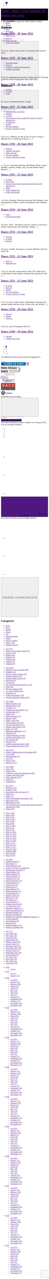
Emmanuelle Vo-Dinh (15, 870)
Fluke (10, 796)
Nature (10, 771)
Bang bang (10, 182)
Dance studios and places (17, 746)
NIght (8, 188)
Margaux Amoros (14, 908)
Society (11, 653)
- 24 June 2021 (17, 209)
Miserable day (11, 263)
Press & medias (11, 433)
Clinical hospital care (15, 735)
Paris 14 (9, 65)
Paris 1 (10, 813)
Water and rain (11, 41)
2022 (8, 1037)
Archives (9, 435)
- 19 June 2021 (17, 331)
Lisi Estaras (11, 900)
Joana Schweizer (14, 881)
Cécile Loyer (12, 885)
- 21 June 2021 (17, 280)
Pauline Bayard (13, 862)
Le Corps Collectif (14, 691)
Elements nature (12, 63)
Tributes (10, 659)
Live (9, 759)
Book (8, 23)
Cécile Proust (12, 919)
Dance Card (10, 36)
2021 (8, 1067)
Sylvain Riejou (13, 883)
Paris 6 (10, 824)
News (8, 628)
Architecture (10, 122)
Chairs (10, 794)
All (9, 649)
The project (10, 429)
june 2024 (11, 934)
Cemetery (11, 708)
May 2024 (11, 936)
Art (7, 634)
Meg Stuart (11, 864)
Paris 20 (11, 849)
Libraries (11, 733)
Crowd (10, 683)
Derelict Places (13, 706)
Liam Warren (12, 921)
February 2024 (13, 942)
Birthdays (11, 788)
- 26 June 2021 (17, 143)
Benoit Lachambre (14, 927)
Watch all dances (8, 110)
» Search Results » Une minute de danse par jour (19, 597)
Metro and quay (13, 716)
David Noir (11, 887)
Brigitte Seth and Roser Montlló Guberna (22, 917)
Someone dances (14, 676)
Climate (10, 664)
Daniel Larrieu (12, 896)
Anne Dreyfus (12, 902)
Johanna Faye (13, 879)
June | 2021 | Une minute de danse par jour (23, 13)
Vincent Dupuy (13, 876)
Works (10, 761)
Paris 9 (10, 830)
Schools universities (13, 217)
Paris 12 (11, 836)
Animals (11, 782)
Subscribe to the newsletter (11, 420)
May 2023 (11, 961)
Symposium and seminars (17, 710)
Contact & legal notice (14, 437)
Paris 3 (10, 817)
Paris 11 (11, 834)
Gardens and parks (13, 69)
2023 (8, 1008)
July (13, 995)
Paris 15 (10, 843)
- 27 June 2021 (17, 106)
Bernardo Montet (14, 913)
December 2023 (13, 946)
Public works (12, 721)
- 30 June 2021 (17, 33)
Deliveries (11, 680)
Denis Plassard (13, 866)
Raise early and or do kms (17, 792)
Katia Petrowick (13, 891)
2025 (8, 972)
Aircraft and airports (15, 725)
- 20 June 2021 (17, 309)
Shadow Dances (12, 645)
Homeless (11, 693)
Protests (10, 657)
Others (8, 638)
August (15, 997)
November (16, 1003)
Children (11, 672)
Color (8, 94)
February (15, 984)
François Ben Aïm (14, 904)
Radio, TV (11, 729)
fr (6, 5)
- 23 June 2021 (17, 231)
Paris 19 (9, 38)
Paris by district (11, 641)
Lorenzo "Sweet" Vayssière (17, 868)
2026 (8, 967)
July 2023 (11, 957)
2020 (8, 1097)
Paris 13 (9, 261)
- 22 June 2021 (17, 256)
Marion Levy (12, 898)
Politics (10, 655)
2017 (8, 1186)
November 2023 (14, 948)
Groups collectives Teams (15, 129)
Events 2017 (10, 431)
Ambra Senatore (14, 925)
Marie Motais (12, 889)
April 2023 (11, 963)
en (6, 3)
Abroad (11, 742)
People (8, 124)
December (16, 1005)
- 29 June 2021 (17, 57)
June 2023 (11, 959)
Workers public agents (16, 678)
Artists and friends (12, 43)
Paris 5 (10, 822)
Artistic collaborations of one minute (21, 752)
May (13, 991)
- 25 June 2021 (17, 174)
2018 (8, 1156)
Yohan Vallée (12, 872)
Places (8, 632)
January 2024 (12, 944)
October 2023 (13, 951)
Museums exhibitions (16, 731)
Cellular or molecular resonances (18, 67)
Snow (10, 769)
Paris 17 (10, 847)
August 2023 (12, 955)
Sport (9, 687)
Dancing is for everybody (15, 112)
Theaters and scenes (15, 727)
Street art (9, 318)
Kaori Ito (11, 923)
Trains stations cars (13, 190)
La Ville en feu (13, 906)
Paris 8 (10, 828)
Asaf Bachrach (13, 893)
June (13, 993)
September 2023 (14, 953)
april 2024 (11, 938)
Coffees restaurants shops (17, 744)
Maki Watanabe (13, 874)
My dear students (12, 127)
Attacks (10, 662)
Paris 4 (10, 819)
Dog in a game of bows (16, 674)
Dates (8, 626)
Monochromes (13, 756)
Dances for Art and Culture (18, 651)
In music (9, 92)
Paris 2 (10, 815)
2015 (8, 1245)
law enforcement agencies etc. (19, 685)
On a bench (12, 740)
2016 (8, 1216)
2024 (8, 978)
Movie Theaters (13, 704)
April (14, 988)
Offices (10, 714)
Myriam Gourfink (14, 915)
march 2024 (12, 940)
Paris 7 (8, 215)
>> (7, 353)
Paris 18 (9, 288)
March (14, 986)
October (15, 1001)
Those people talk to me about (19, 798)
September (16, 999)
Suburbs (9, 89)
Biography (10, 32)
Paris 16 (11, 845)
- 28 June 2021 (17, 84)
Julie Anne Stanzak (15, 910)
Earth (9, 780)
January (15, 976)
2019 (8, 1126)
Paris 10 (9, 314)
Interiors (9, 241)
